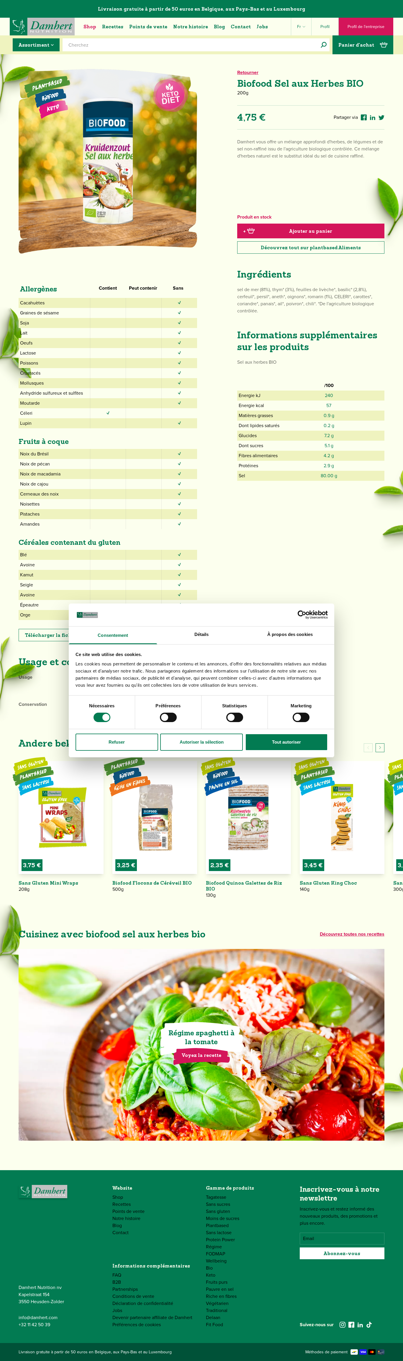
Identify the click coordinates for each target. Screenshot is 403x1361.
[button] (380, 747)
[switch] (168, 717)
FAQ (116, 1275)
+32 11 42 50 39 (34, 1324)
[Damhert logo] (42, 26)
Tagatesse (216, 1197)
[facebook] (351, 1325)
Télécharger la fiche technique (62, 635)
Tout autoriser (286, 742)
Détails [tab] (201, 634)
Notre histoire (190, 26)
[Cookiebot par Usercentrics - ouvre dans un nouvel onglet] (302, 614)
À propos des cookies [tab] (290, 634)
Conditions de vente (133, 1296)
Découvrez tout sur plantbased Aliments (311, 247)
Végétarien (217, 1303)
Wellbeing (216, 1260)
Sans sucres (218, 1204)
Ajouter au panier (287, 231)
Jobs (262, 26)
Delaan (213, 1317)
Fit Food (214, 1324)
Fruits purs (216, 1282)
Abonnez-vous (342, 1253)
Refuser (117, 742)
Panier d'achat (356, 45)
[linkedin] (360, 1325)
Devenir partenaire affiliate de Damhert (152, 1317)
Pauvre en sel (220, 1289)
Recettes (112, 26)
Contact (241, 26)
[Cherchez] (324, 45)
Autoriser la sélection (202, 742)
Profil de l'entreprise (366, 27)
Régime (214, 1246)
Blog (219, 26)
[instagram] (342, 1325)
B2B (116, 1282)
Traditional (216, 1310)
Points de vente (148, 26)
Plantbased (217, 1225)
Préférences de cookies (136, 1324)
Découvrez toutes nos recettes (352, 934)
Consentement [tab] (113, 635)
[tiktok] (369, 1325)
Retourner (247, 72)
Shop (89, 26)
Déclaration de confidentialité (142, 1303)
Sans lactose (219, 1232)
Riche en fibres (221, 1296)
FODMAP (215, 1253)
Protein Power (220, 1239)
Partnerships (125, 1289)
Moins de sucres (222, 1218)
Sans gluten (218, 1211)
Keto (210, 1275)
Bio (209, 1268)
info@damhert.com (38, 1317)
